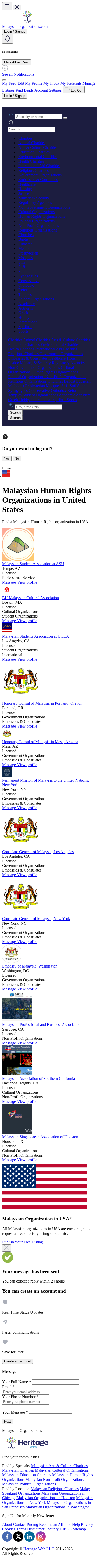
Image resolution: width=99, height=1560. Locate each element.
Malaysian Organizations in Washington (58, 1507)
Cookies (8, 1529)
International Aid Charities (39, 166)
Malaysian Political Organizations (29, 1484)
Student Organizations (36, 299)
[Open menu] (7, 6)
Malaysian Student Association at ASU (33, 564)
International (28, 322)
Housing (25, 189)
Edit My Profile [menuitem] (30, 83)
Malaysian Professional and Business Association (41, 1024)
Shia (21, 262)
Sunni (23, 271)
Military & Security (33, 198)
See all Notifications (18, 74)
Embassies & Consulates (38, 179)
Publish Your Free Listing (22, 1242)
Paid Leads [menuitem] (25, 90)
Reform (24, 290)
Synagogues (28, 276)
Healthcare (27, 184)
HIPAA (66, 1529)
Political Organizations (36, 221)
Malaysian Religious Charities (55, 1488)
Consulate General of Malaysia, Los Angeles (38, 852)
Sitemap (79, 1529)
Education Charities (34, 152)
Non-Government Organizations (44, 207)
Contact (19, 1524)
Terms (21, 1529)
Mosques (25, 258)
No (17, 459)
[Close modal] (6, 1248)
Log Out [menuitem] (76, 90)
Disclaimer (35, 1529)
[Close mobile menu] (17, 7)
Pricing (32, 1524)
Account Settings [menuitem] (48, 90)
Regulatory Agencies (35, 202)
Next (7, 1421)
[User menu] (4, 80)
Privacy (87, 1524)
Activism (25, 308)
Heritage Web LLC (38, 1549)
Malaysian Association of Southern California (38, 1078)
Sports (23, 331)
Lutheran (25, 244)
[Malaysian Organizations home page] (27, 22)
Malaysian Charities (18, 1470)
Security (52, 1529)
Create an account (17, 1361)
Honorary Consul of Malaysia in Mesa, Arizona (40, 742)
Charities (25, 138)
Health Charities (31, 161)
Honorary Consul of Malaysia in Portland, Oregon (42, 703)
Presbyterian (28, 253)
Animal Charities (31, 143)
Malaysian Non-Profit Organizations (54, 1479)
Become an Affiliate (55, 1524)
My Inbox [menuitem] (51, 83)
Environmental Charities (37, 156)
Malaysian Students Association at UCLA (35, 636)
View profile (27, 582)
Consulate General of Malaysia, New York (36, 918)
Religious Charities (33, 170)
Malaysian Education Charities (26, 1475)
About (7, 1524)
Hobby (23, 317)
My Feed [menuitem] (9, 83)
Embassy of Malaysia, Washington (29, 966)
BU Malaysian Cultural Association (30, 598)
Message (9, 582)
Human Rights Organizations (41, 216)
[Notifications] (7, 39)
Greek (23, 313)
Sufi (21, 267)
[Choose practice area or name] (65, 118)
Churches (26, 235)
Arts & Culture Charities (37, 147)
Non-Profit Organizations (38, 225)
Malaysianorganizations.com (25, 26)
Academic (26, 303)
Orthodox (26, 285)
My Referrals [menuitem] (70, 83)
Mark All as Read (16, 62)
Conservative (28, 281)
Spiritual (25, 326)
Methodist (26, 248)
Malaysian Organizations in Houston (45, 1498)
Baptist (23, 239)
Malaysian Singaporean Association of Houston (40, 1137)
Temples (25, 294)
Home (6, 468)
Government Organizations (40, 175)
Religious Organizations (37, 230)
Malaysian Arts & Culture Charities (59, 1466)
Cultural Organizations (36, 212)
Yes (7, 459)
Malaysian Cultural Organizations (62, 1470)
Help (76, 1524)
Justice (23, 193)
